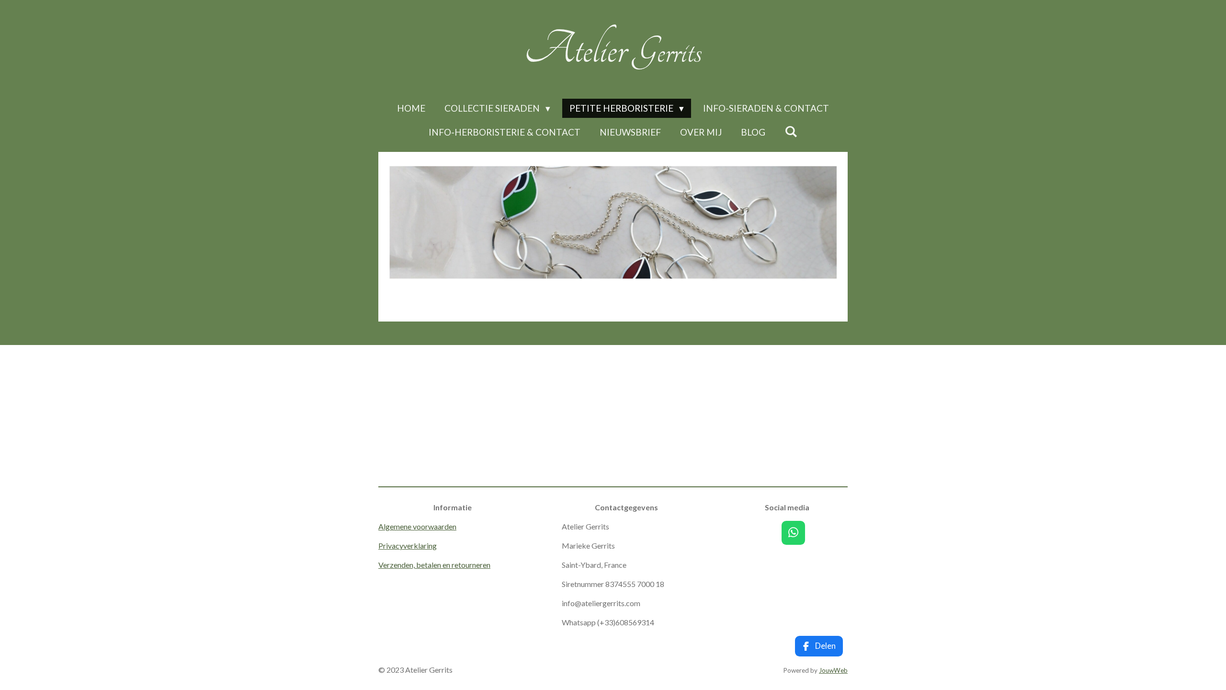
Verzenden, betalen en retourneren (434, 564)
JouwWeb (833, 670)
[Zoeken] (791, 131)
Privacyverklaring (407, 545)
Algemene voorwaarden (417, 526)
